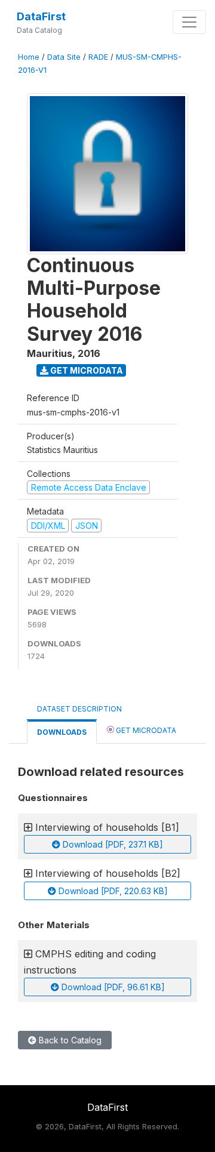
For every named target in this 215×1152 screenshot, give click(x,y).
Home (28, 57)
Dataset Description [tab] (79, 708)
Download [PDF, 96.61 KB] (112, 987)
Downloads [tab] (62, 732)
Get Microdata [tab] (145, 730)
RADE (98, 57)
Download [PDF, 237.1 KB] (111, 844)
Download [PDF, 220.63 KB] (112, 891)
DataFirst (41, 16)
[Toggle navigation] (189, 22)
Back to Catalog (69, 1040)
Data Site (64, 57)
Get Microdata (85, 370)
